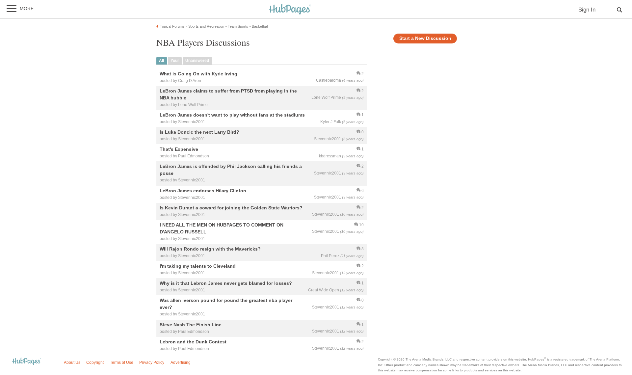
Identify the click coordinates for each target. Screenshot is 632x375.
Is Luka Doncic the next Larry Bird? (199, 132)
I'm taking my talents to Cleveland (198, 266)
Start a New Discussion (425, 38)
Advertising (181, 362)
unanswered (197, 60)
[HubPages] (290, 9)
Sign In (586, 10)
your (175, 60)
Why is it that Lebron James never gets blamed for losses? (226, 283)
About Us (72, 362)
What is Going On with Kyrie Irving (198, 73)
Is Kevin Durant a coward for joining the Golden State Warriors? (231, 207)
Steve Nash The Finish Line (191, 324)
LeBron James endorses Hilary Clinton (203, 190)
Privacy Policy (151, 362)
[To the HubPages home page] (27, 362)
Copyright (95, 362)
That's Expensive (179, 149)
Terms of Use (121, 362)
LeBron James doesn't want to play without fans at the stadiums (232, 115)
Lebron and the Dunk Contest (193, 341)
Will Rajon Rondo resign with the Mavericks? (210, 249)
